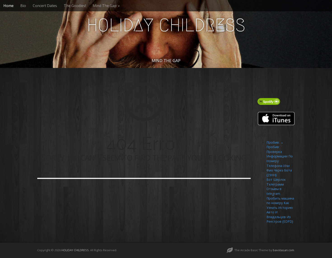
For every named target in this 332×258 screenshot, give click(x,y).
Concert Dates (45, 5)
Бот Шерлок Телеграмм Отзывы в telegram (276, 186)
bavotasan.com (283, 250)
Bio (23, 5)
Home (8, 5)
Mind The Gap (105, 5)
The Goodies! (75, 5)
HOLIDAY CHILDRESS (166, 25)
